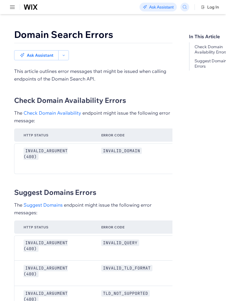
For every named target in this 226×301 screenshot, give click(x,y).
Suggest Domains (43, 205)
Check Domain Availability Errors (70, 100)
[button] (36, 55)
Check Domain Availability (52, 113)
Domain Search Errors (63, 34)
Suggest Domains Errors (55, 192)
